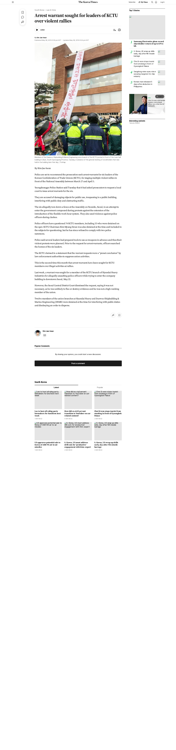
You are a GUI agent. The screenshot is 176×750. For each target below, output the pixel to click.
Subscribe (132, 2)
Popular (100, 387)
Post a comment (78, 363)
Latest (56, 387)
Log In (162, 2)
